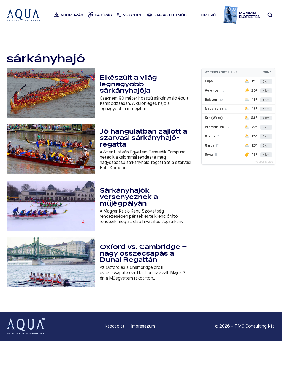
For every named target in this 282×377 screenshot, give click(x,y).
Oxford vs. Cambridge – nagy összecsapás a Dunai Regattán (143, 253)
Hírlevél (209, 15)
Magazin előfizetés (249, 15)
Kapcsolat (114, 326)
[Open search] (270, 15)
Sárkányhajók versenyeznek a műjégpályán (129, 197)
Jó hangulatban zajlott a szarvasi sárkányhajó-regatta (143, 138)
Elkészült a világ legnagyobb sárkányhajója (128, 84)
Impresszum (143, 326)
